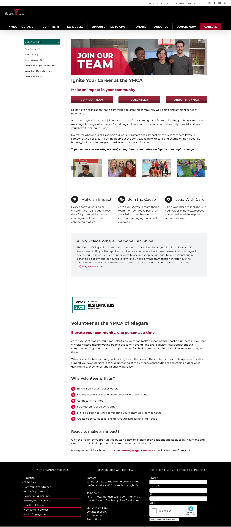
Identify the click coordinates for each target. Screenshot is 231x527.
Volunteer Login (33, 76)
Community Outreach (37, 486)
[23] (191, 160)
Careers (91, 477)
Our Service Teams (35, 49)
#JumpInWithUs (34, 60)
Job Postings (32, 54)
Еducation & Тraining (37, 496)
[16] (122, 160)
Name (154, 486)
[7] (87, 160)
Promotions (94, 519)
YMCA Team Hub (97, 507)
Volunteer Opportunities (38, 71)
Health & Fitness (34, 505)
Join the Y (93, 492)
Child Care (30, 482)
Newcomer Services (36, 509)
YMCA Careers (35, 41)
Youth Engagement (36, 514)
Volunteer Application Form (40, 65)
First (152, 494)
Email (153, 477)
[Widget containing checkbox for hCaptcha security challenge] (173, 511)
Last (152, 502)
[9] (156, 160)
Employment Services (37, 500)
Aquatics (29, 477)
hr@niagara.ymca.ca (89, 266)
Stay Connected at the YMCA (164, 520)
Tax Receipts (95, 515)
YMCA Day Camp (34, 491)
